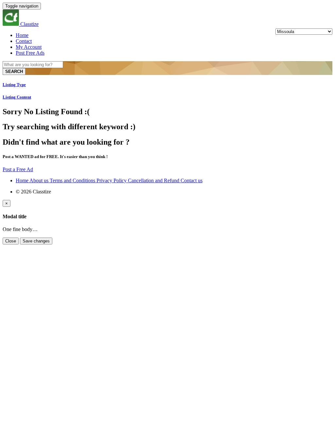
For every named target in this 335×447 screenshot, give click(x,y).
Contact (24, 41)
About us (39, 180)
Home (22, 35)
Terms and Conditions (73, 180)
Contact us (192, 180)
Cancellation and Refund (154, 180)
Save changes (36, 241)
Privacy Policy (112, 180)
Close (10, 241)
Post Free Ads (30, 53)
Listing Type (14, 84)
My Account (29, 47)
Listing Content (17, 97)
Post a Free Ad (18, 169)
